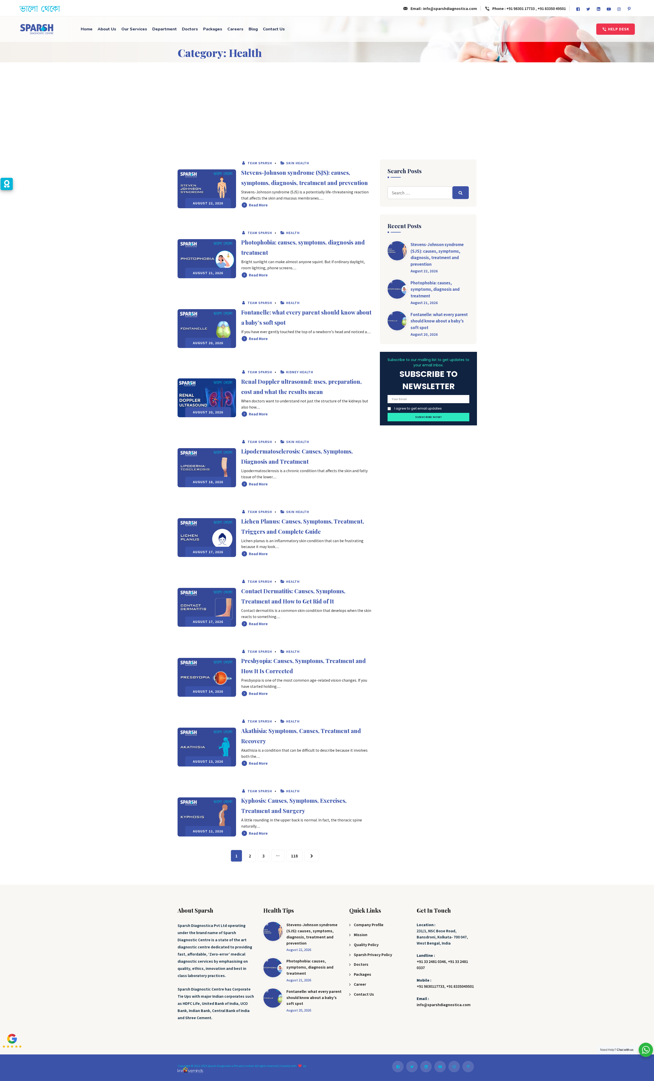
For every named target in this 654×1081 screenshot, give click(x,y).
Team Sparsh (259, 163)
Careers (235, 29)
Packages (212, 29)
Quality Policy (366, 944)
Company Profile (368, 924)
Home (86, 29)
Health (293, 232)
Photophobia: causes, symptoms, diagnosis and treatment (435, 289)
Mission (360, 934)
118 (294, 855)
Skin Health (297, 163)
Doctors (190, 29)
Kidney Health (299, 372)
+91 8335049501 (460, 986)
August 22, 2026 (424, 271)
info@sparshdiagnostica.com (444, 1004)
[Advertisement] (327, 100)
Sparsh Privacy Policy (373, 954)
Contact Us (274, 29)
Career (360, 984)
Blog (253, 29)
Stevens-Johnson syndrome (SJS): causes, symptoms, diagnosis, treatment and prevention (437, 254)
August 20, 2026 (424, 334)
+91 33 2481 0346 (431, 961)
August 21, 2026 (424, 302)
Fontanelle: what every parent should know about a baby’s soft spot (439, 321)
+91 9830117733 (430, 986)
